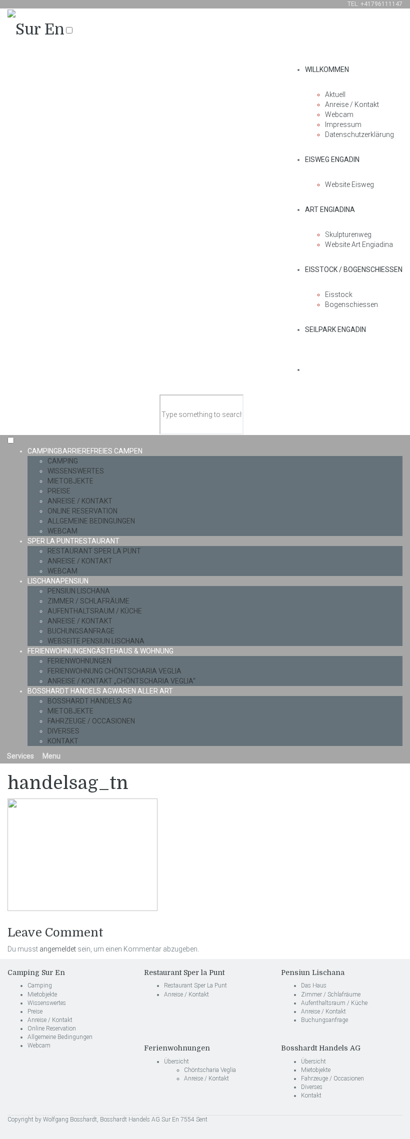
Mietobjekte (71, 481)
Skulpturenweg (348, 234)
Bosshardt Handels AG (100, 691)
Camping (85, 451)
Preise (59, 491)
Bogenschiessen (351, 304)
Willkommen (327, 70)
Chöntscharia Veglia (210, 1070)
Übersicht (176, 1061)
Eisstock (338, 294)
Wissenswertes (76, 471)
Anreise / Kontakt (352, 104)
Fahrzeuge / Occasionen (91, 721)
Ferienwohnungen (101, 651)
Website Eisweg (349, 184)
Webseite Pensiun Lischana (96, 641)
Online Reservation (83, 511)
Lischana (58, 581)
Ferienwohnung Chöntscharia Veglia (115, 671)
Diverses (64, 731)
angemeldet (58, 949)
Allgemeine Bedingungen (91, 521)
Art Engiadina (330, 210)
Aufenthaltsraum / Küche (95, 611)
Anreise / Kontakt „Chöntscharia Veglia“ (122, 681)
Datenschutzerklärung (359, 134)
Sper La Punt (74, 541)
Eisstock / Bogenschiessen (353, 270)
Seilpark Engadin (335, 330)
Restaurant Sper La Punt (94, 551)
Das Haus (313, 985)
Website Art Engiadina (359, 244)
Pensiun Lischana (79, 591)
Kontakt (63, 741)
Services (20, 756)
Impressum (343, 124)
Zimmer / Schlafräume (89, 601)
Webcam (339, 114)
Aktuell (335, 94)
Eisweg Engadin (332, 160)
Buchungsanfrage (81, 631)
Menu (50, 756)
